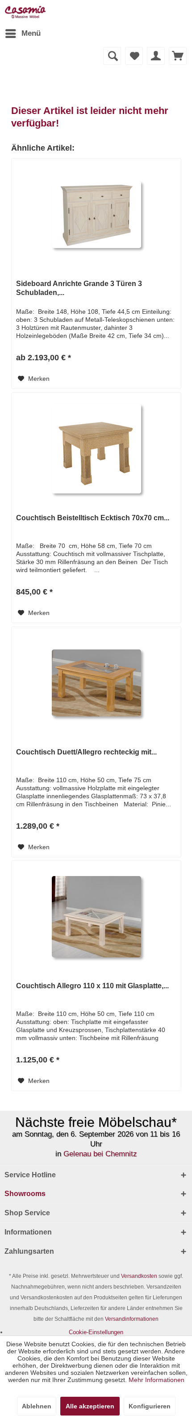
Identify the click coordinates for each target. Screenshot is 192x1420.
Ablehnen (36, 1406)
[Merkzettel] (134, 56)
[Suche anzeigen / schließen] (112, 56)
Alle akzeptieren (90, 1406)
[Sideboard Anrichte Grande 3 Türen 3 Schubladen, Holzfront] (96, 214)
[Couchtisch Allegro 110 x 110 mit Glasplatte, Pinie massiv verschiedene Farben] (96, 916)
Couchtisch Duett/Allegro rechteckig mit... (86, 752)
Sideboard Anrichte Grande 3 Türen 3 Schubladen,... (79, 288)
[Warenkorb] (178, 56)
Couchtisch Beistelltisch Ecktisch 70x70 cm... (92, 518)
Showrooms (25, 1193)
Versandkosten (139, 1276)
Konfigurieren (150, 1406)
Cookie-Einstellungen (96, 1332)
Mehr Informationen (156, 1379)
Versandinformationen (132, 1319)
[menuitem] (22, 33)
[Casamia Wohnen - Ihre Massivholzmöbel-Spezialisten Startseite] (25, 12)
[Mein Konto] (156, 56)
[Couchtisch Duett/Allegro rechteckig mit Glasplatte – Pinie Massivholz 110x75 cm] (96, 683)
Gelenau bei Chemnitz (100, 1154)
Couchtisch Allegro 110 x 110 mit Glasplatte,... (92, 986)
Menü (31, 33)
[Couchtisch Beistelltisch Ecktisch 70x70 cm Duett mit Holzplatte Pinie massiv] (96, 448)
